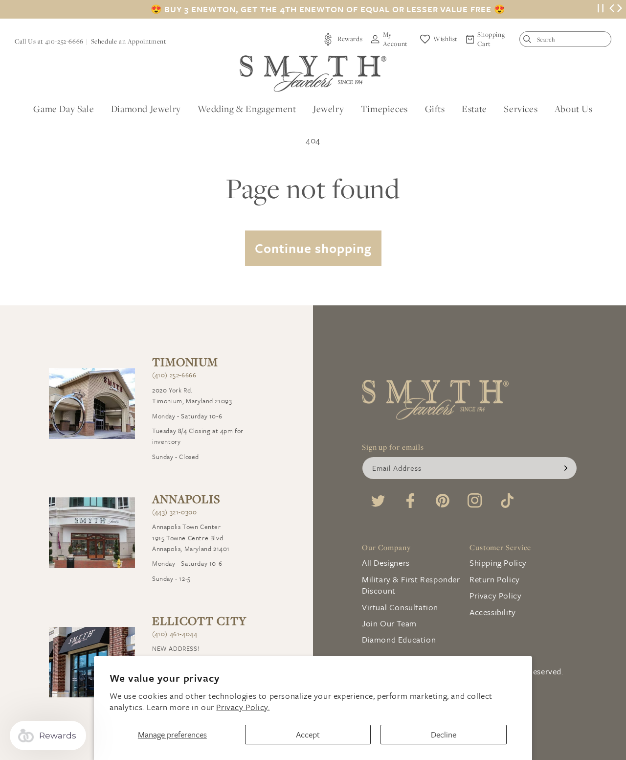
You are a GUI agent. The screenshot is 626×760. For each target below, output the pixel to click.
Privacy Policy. (242, 707)
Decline (443, 734)
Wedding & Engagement (247, 108)
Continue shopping (313, 248)
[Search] (529, 41)
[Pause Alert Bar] (600, 9)
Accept (308, 734)
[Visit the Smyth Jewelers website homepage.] (313, 73)
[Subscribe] (566, 468)
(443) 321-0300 (174, 512)
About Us (574, 108)
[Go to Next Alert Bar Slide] (620, 9)
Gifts (435, 108)
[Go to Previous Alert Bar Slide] (612, 9)
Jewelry (328, 108)
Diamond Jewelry (146, 108)
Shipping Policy (498, 562)
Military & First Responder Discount (411, 585)
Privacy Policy (495, 595)
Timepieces (384, 108)
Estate (474, 108)
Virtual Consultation (400, 607)
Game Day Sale (63, 108)
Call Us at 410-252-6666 (49, 41)
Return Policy (495, 579)
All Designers (386, 562)
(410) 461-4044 (174, 634)
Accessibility (493, 612)
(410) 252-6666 (174, 375)
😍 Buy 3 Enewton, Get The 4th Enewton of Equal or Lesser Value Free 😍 (328, 9)
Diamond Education (399, 639)
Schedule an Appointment (128, 41)
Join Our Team (389, 623)
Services (520, 108)
